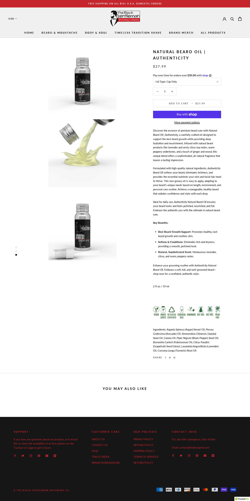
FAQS (95, 450)
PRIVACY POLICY (143, 439)
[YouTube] (47, 455)
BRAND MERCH (181, 32)
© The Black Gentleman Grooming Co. (42, 490)
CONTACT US (100, 444)
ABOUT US (98, 439)
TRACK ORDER (100, 456)
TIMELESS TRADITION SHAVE (138, 32)
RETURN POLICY (143, 462)
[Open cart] (239, 19)
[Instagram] (31, 455)
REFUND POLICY (143, 444)
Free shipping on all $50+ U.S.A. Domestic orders (125, 3)
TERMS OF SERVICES (146, 456)
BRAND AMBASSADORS (106, 462)
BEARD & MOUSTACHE (59, 32)
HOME (29, 32)
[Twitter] (170, 358)
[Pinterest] (174, 358)
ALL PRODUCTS (213, 32)
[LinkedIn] (55, 455)
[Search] (232, 19)
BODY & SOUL (96, 32)
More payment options (187, 122)
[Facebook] (165, 358)
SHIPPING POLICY (144, 450)
